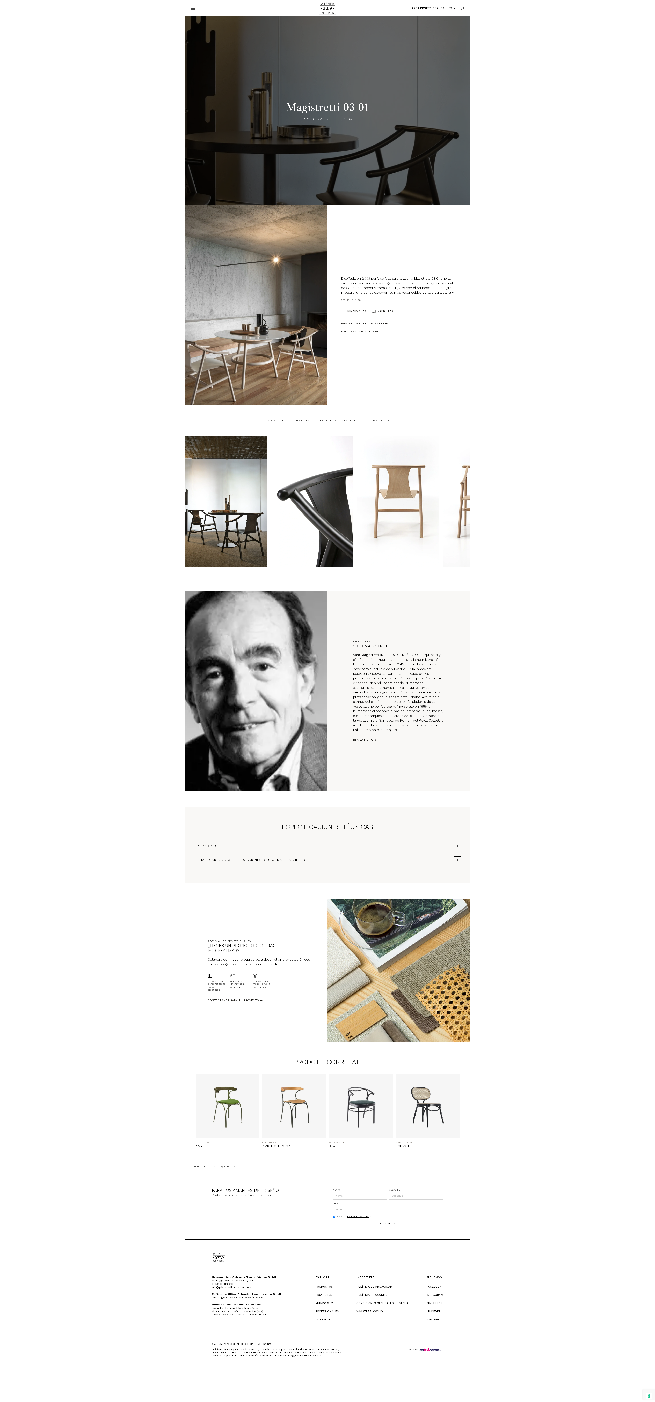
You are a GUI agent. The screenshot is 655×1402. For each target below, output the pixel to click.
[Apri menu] (193, 8)
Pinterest (434, 1303)
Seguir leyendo (351, 300)
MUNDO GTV (324, 1303)
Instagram (434, 1295)
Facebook (433, 1286)
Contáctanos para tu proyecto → (235, 1000)
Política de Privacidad (358, 1216)
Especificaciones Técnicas (341, 420)
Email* (337, 1203)
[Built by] (431, 1349)
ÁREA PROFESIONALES (428, 8)
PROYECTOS (324, 1295)
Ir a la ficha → (364, 739)
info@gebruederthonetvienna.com (231, 1287)
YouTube (433, 1319)
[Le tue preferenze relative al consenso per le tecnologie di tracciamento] (649, 1396)
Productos (209, 1166)
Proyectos (381, 420)
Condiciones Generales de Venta (382, 1303)
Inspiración (274, 420)
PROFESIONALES (327, 1311)
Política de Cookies (372, 1295)
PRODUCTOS (324, 1286)
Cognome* (395, 1189)
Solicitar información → (361, 331)
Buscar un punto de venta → (364, 323)
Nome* (337, 1189)
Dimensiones (356, 311)
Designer (302, 420)
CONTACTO (323, 1319)
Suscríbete (388, 1223)
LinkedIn (433, 1311)
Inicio (196, 1166)
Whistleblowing (369, 1311)
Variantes (385, 311)
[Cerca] (462, 8)
